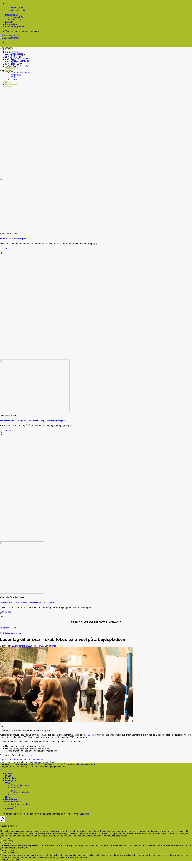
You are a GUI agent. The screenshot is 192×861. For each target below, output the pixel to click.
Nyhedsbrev (11, 84)
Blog (7, 82)
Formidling (10, 778)
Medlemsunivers (13, 15)
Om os (8, 783)
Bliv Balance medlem (20, 58)
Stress (8, 66)
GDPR (13, 795)
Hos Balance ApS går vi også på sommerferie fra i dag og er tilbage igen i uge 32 (33, 421)
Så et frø (9, 62)
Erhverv (9, 773)
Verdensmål (16, 75)
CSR (12, 77)
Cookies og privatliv (15, 27)
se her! (31, 755)
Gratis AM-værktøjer (19, 61)
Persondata (11, 24)
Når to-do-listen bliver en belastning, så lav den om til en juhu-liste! (27, 602)
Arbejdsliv (9, 52)
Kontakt (9, 22)
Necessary (8, 841)
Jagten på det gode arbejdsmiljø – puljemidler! (21, 760)
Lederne (92, 735)
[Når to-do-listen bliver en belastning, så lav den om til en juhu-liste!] (22, 593)
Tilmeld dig (15, 20)
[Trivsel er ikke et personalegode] (26, 229)
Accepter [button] (68, 814)
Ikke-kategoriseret (13, 55)
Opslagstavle (11, 68)
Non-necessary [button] (7, 850)
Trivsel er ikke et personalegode (13, 239)
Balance (52, 646)
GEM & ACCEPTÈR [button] (9, 860)
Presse (8, 59)
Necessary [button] (5, 838)
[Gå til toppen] (1, 769)
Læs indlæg (5, 248)
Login (8, 87)
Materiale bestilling (19, 65)
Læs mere (84, 814)
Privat (8, 49)
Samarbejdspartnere (19, 73)
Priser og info (16, 17)
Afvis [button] (76, 814)
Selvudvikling (11, 64)
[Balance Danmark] (9, 36)
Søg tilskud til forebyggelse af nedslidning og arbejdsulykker (28, 762)
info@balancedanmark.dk (85, 764)
